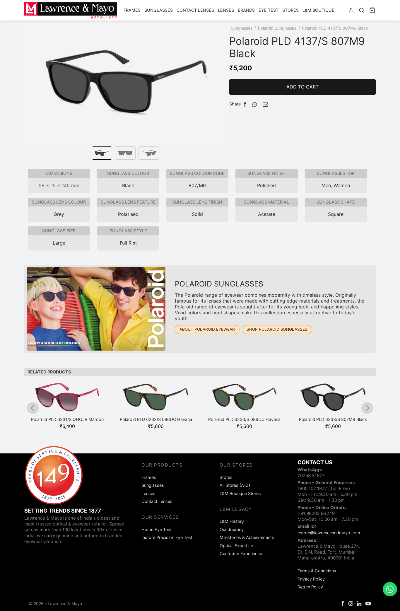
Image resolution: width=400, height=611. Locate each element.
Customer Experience (241, 553)
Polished (266, 185)
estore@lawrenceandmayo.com (329, 532)
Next (223, 90)
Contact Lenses (195, 10)
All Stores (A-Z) (235, 485)
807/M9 (197, 185)
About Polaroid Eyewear (207, 329)
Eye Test (268, 10)
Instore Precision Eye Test (166, 537)
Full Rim (128, 243)
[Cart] (372, 10)
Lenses (226, 10)
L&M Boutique (318, 10)
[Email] (265, 104)
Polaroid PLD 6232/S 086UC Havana (156, 419)
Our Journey (232, 529)
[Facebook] (245, 104)
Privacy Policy (311, 578)
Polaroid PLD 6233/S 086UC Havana (244, 419)
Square (335, 214)
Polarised (128, 214)
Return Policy (310, 586)
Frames (132, 10)
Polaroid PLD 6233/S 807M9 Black (333, 419)
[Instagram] (350, 604)
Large (59, 243)
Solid (197, 214)
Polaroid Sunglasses (277, 27)
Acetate (266, 214)
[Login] (351, 10)
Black (128, 185)
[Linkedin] (359, 604)
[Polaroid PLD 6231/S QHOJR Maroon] (67, 399)
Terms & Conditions (317, 570)
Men (326, 185)
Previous (30, 90)
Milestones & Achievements (247, 537)
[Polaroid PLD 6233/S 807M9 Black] (333, 399)
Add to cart (302, 87)
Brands (246, 10)
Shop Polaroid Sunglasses (277, 329)
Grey (59, 214)
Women (342, 185)
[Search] (361, 10)
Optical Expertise (236, 545)
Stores (290, 10)
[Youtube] (368, 604)
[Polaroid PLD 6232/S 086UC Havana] (156, 399)
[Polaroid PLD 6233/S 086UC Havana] (245, 399)
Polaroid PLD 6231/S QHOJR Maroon (67, 419)
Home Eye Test (156, 529)
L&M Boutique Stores (240, 493)
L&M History (232, 521)
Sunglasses (158, 10)
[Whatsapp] (254, 104)
